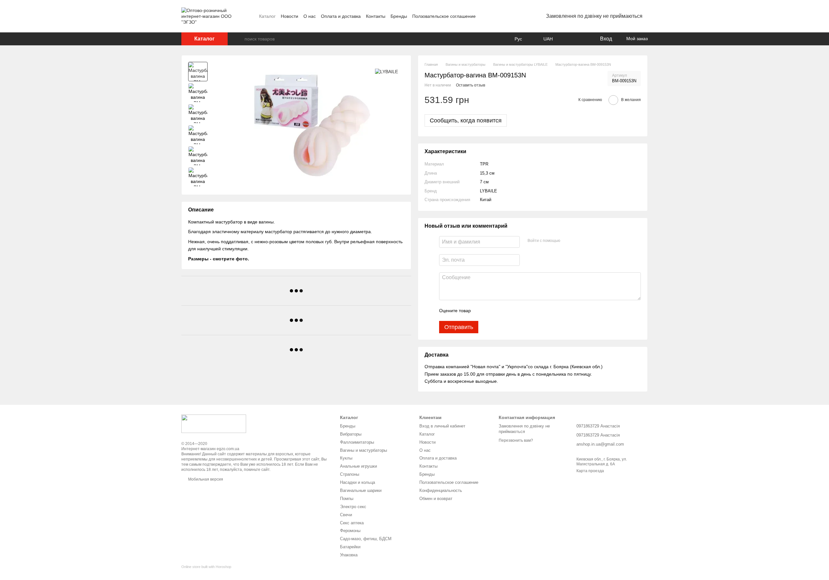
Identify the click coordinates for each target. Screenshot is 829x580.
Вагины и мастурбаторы (363, 450)
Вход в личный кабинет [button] (442, 426)
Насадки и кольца (357, 482)
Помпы (346, 498)
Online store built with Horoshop (206, 567)
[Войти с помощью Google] (578, 241)
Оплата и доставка (341, 16)
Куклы (346, 458)
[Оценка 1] (481, 310)
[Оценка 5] (523, 310)
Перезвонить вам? (516, 440)
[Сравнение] (568, 39)
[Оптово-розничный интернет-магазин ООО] (213, 423)
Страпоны (349, 474)
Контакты (375, 16)
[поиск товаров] (239, 39)
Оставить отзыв (470, 85)
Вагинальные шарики (360, 490)
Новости (289, 16)
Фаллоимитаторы (357, 442)
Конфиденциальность (440, 490)
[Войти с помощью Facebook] (567, 241)
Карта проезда (590, 471)
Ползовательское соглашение (444, 16)
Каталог (267, 16)
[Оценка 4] (512, 310)
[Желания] (581, 39)
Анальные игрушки (358, 466)
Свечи (346, 514)
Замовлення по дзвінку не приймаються (594, 16)
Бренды (399, 16)
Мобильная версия (205, 479)
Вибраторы (350, 434)
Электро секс (353, 506)
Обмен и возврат (435, 498)
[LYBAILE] (386, 71)
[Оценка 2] (492, 310)
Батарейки (350, 546)
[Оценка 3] (502, 310)
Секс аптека (352, 522)
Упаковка (349, 554)
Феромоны (350, 530)
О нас (309, 16)
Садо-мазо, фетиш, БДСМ (366, 538)
